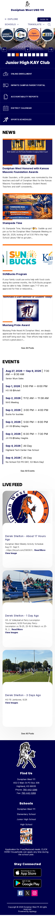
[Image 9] (41, 54)
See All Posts (27, 348)
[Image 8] (37, 54)
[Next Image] (50, 49)
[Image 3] (17, 54)
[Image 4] (21, 54)
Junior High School (26, 819)
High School (26, 824)
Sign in (44, 19)
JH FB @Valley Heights (17, 438)
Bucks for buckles (14, 414)
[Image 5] (25, 54)
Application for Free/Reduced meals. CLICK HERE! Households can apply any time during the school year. (26, 852)
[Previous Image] (4, 49)
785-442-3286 (30, 789)
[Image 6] (29, 54)
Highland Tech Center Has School (22, 450)
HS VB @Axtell (13, 390)
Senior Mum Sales (15, 378)
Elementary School (26, 814)
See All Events (28, 471)
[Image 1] (9, 54)
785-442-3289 (28, 793)
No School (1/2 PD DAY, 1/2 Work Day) (25, 462)
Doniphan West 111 (26, 809)
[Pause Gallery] (27, 49)
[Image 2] (13, 54)
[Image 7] (33, 54)
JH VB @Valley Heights (17, 426)
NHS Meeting (12, 402)
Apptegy (33, 911)
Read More (39, 550)
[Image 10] (45, 54)
